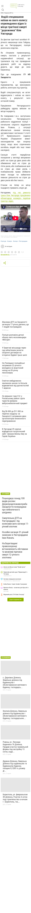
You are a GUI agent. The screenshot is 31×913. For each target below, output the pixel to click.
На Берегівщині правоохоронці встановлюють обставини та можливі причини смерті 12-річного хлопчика (15, 550)
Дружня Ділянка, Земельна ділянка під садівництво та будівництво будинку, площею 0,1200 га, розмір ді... (15, 766)
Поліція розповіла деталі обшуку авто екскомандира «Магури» (14, 337)
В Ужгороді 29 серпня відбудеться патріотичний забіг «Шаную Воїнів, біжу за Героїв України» (14, 433)
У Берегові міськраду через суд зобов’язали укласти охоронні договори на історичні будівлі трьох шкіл (14, 351)
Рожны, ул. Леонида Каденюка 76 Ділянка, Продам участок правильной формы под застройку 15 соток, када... (15, 747)
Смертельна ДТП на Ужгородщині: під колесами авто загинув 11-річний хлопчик (15, 522)
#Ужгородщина (23, 241)
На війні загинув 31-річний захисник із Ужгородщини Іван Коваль (15, 535)
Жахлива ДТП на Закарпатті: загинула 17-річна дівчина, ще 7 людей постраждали (15, 324)
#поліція (15, 241)
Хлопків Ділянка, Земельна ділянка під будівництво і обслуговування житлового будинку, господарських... (15, 715)
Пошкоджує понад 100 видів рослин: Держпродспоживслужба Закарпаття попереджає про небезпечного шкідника (14, 505)
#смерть (9, 241)
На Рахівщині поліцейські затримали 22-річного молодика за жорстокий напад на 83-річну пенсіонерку (13, 368)
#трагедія (3, 241)
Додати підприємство (15, 599)
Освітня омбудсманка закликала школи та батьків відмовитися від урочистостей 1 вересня (15, 384)
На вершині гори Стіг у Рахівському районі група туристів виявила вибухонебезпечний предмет (14, 400)
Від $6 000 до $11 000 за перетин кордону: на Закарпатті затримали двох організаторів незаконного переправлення (14, 416)
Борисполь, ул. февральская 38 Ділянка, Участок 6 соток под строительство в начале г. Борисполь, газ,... (15, 798)
